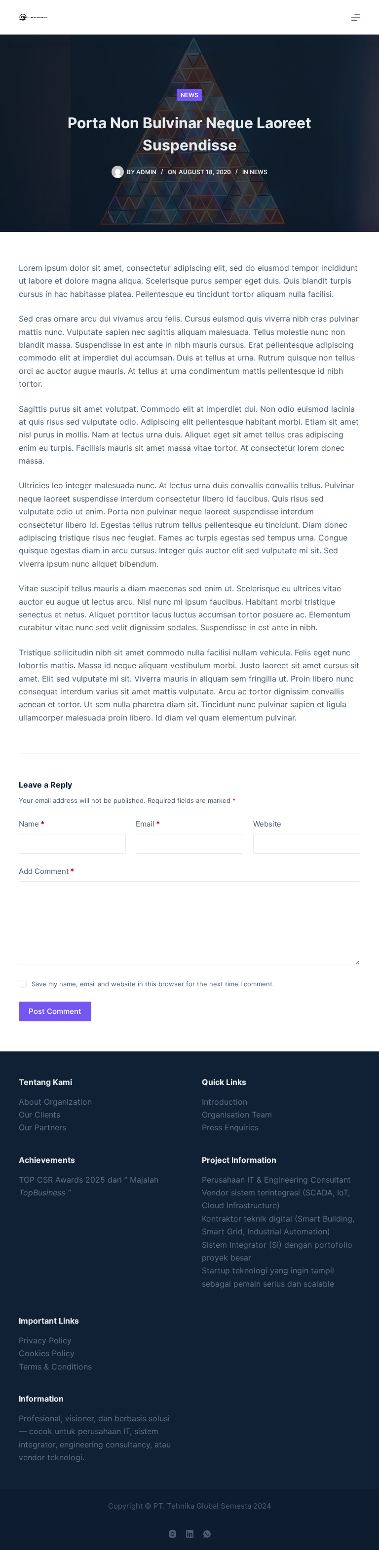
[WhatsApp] (207, 1534)
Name (31, 824)
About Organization (55, 1102)
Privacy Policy (45, 1340)
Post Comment (55, 1011)
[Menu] (355, 17)
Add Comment (46, 871)
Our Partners (42, 1127)
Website (267, 824)
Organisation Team (237, 1114)
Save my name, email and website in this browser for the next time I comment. (153, 984)
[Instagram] (172, 1534)
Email (148, 824)
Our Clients (39, 1114)
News (189, 95)
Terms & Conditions (55, 1366)
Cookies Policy (47, 1353)
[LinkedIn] (189, 1534)
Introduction (224, 1102)
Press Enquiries (230, 1127)
